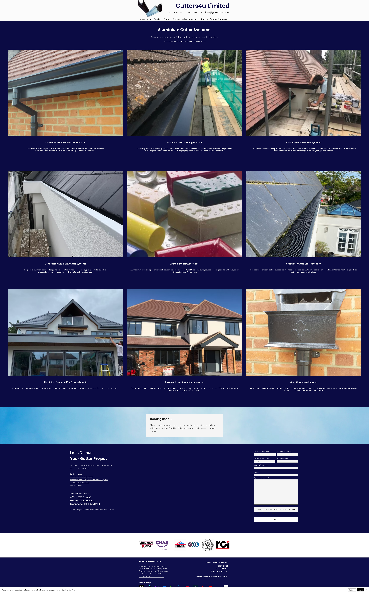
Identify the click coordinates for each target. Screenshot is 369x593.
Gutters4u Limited (203, 6)
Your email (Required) (262, 458)
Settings (351, 590)
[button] (276, 509)
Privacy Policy (76, 590)
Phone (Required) (283, 458)
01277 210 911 (176, 12)
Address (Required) (261, 465)
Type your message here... (263, 478)
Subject (256, 472)
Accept (361, 590)
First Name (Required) (261, 451)
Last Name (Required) (284, 451)
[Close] (367, 589)
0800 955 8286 (92, 504)
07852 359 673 (194, 12)
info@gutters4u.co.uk (217, 12)
